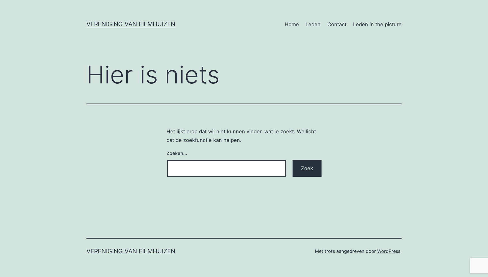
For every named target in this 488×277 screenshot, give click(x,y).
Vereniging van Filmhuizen (130, 24)
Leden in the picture (377, 24)
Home (292, 24)
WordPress (388, 251)
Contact (336, 24)
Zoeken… (176, 153)
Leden (313, 24)
